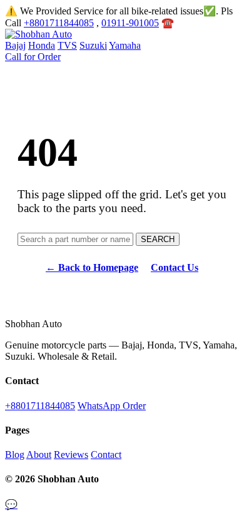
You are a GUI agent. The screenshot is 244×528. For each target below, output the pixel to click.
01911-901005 (130, 23)
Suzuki (93, 45)
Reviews (71, 454)
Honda (41, 45)
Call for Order (33, 56)
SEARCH (158, 239)
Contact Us (174, 267)
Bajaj (15, 45)
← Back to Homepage (92, 267)
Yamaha (125, 45)
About (38, 454)
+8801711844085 (59, 23)
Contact (106, 454)
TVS (67, 45)
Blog (14, 454)
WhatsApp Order (112, 405)
